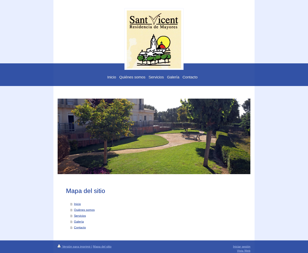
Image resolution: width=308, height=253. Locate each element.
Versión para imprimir (76, 246)
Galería (79, 221)
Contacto (80, 227)
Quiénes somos (84, 209)
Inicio (77, 204)
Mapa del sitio (102, 246)
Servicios (80, 215)
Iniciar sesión (241, 246)
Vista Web (243, 250)
